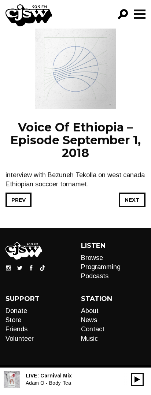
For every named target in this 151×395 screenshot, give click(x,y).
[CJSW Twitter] (20, 267)
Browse (92, 257)
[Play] (137, 379)
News (89, 320)
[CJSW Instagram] (8, 267)
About (90, 310)
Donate (16, 310)
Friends (16, 329)
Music (89, 338)
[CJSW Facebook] (31, 267)
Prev (18, 200)
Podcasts (94, 276)
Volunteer (19, 338)
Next (132, 200)
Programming (101, 267)
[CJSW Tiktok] (42, 267)
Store (13, 320)
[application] (137, 379)
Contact (92, 329)
